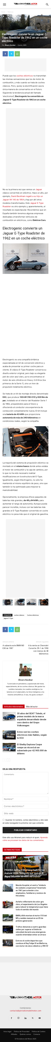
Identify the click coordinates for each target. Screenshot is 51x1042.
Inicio (3, 12)
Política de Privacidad (21, 1031)
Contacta (36, 1034)
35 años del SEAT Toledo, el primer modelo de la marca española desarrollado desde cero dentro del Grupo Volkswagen (31, 719)
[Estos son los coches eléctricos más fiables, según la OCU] (9, 734)
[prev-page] (4, 760)
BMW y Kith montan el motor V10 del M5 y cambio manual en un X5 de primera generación (31, 918)
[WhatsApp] (17, 53)
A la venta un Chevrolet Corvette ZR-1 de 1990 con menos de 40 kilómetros (38, 649)
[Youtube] (39, 1018)
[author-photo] (25, 676)
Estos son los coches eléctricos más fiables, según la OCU (32, 735)
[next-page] (8, 760)
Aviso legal (7, 1031)
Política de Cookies (38, 1031)
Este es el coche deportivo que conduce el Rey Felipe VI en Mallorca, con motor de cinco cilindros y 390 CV (32, 943)
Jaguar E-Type (8, 618)
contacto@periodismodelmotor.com (25, 1010)
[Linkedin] (25, 1018)
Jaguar (39, 189)
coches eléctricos (24, 75)
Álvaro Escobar (10, 45)
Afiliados (14, 1034)
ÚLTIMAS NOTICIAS (12, 850)
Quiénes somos (25, 1034)
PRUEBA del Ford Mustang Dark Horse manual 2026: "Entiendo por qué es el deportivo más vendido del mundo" (24, 873)
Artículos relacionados (13, 707)
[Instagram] (18, 1018)
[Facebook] (5, 53)
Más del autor (32, 707)
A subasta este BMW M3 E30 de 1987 (13, 646)
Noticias (10, 12)
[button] (4, 4)
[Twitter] (11, 53)
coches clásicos (19, 615)
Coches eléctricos (33, 615)
